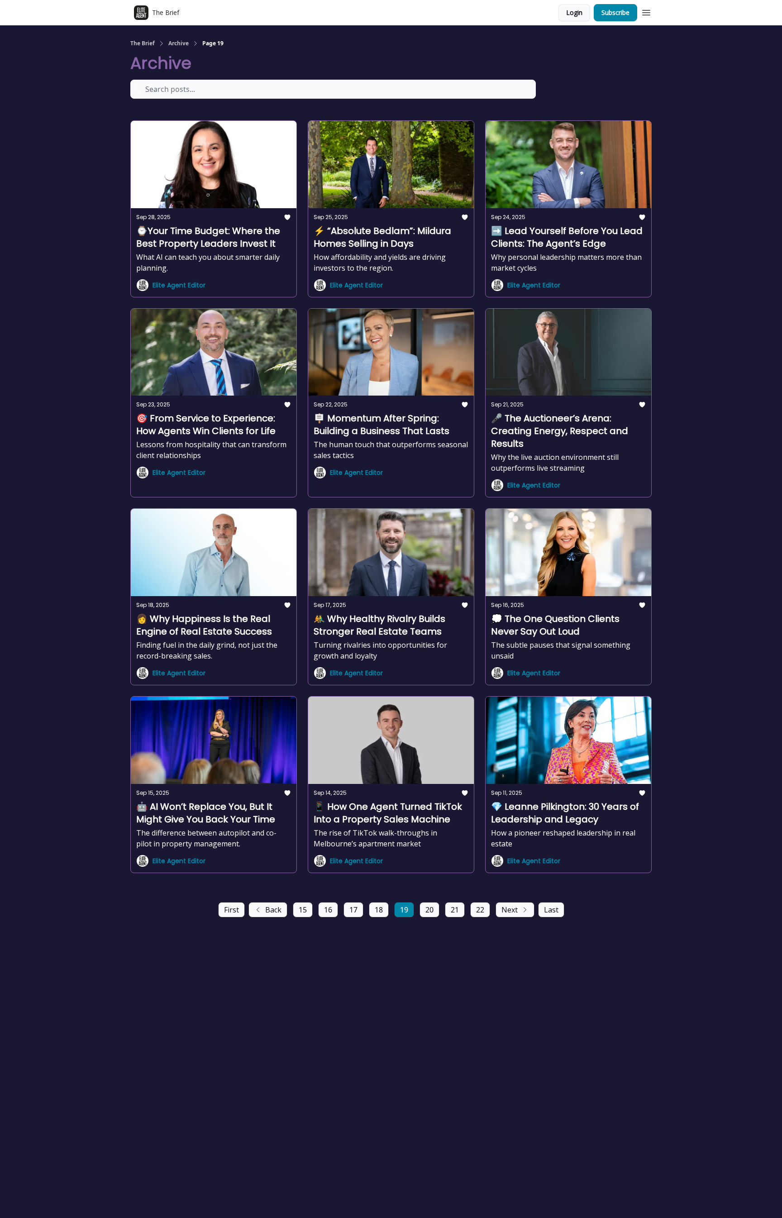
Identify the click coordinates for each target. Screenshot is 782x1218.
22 (480, 910)
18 (379, 910)
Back (273, 910)
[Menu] (646, 11)
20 (429, 910)
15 (303, 910)
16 (328, 910)
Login (574, 12)
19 (404, 910)
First (231, 910)
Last (551, 910)
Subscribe (615, 12)
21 (455, 910)
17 (353, 910)
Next (509, 910)
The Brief (142, 43)
